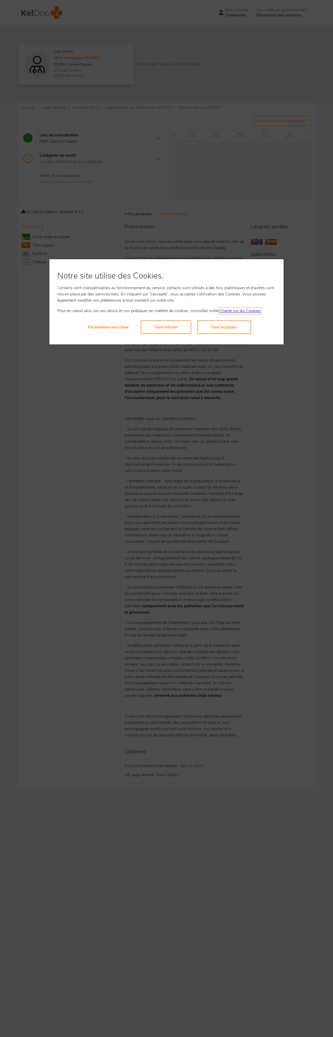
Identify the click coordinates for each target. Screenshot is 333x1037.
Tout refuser (166, 327)
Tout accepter (224, 327)
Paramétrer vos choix (108, 327)
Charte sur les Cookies (240, 311)
